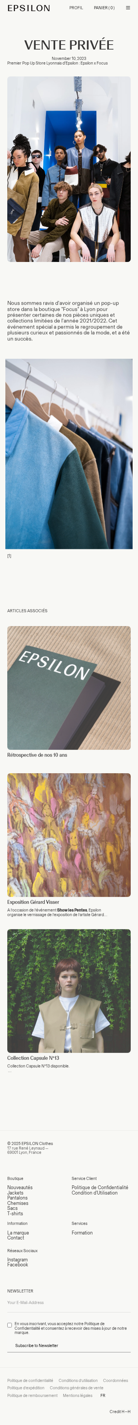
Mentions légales (77, 1395)
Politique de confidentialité (30, 1380)
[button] (104, 8)
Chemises (17, 1203)
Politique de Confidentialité (100, 1187)
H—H (126, 1411)
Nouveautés (20, 1187)
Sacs (12, 1208)
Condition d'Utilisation (95, 1193)
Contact (15, 1238)
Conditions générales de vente (77, 1387)
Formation (82, 1233)
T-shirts (15, 1213)
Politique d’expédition (25, 1387)
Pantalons (17, 1198)
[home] (28, 8)
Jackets (15, 1193)
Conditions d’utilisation (78, 1380)
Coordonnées (115, 1380)
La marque (18, 1233)
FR (102, 1395)
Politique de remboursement (32, 1395)
